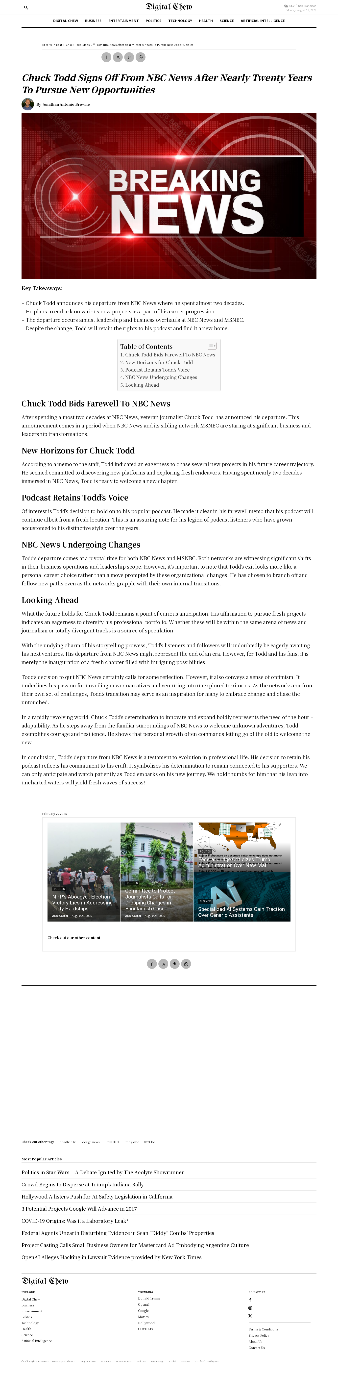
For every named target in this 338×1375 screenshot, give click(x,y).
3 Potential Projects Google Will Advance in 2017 (79, 1208)
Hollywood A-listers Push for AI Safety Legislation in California (97, 1196)
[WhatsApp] (140, 57)
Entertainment (52, 45)
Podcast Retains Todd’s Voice (157, 369)
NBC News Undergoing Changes (161, 377)
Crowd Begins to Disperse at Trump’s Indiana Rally (83, 1184)
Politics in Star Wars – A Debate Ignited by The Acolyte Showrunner (103, 1172)
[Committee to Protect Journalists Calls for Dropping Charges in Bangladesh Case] (157, 872)
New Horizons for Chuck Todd (159, 362)
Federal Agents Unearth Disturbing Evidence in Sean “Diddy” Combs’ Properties (118, 1232)
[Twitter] (118, 57)
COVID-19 (145, 1329)
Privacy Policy (259, 1335)
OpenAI (143, 1304)
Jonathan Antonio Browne (66, 104)
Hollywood (146, 1323)
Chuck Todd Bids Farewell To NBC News (170, 354)
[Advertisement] (169, 1064)
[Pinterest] (129, 57)
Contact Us (257, 1348)
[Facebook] (106, 57)
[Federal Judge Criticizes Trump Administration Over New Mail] (241, 847)
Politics (59, 889)
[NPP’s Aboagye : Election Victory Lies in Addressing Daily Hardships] (84, 872)
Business (205, 901)
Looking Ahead (142, 384)
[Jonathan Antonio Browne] (29, 104)
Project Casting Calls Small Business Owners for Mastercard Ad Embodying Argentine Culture (135, 1245)
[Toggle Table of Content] (209, 346)
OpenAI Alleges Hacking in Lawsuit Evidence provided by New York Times (112, 1257)
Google (143, 1310)
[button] (26, 7)
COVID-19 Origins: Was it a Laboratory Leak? (75, 1220)
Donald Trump (149, 1298)
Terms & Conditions (263, 1329)
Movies (143, 1317)
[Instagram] (250, 1308)
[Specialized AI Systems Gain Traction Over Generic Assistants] (241, 897)
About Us (255, 1341)
